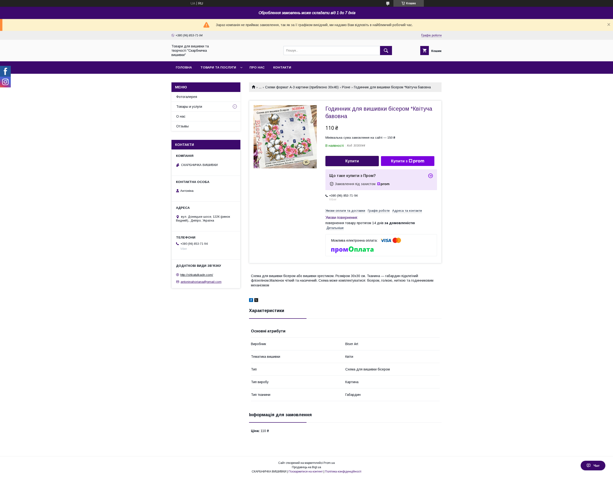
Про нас (257, 67)
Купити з (399, 161)
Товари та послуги (218, 67)
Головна (184, 67)
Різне (346, 87)
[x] (256, 301)
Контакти (282, 67)
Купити (352, 161)
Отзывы (182, 126)
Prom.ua (329, 463)
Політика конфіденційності (343, 471)
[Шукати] (386, 50)
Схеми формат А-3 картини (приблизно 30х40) (302, 87)
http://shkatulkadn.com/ (196, 275)
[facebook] (251, 301)
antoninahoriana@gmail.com (201, 282)
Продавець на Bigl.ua (306, 467)
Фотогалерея (186, 97)
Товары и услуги (189, 106)
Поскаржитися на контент (306, 471)
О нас (180, 116)
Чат (597, 465)
